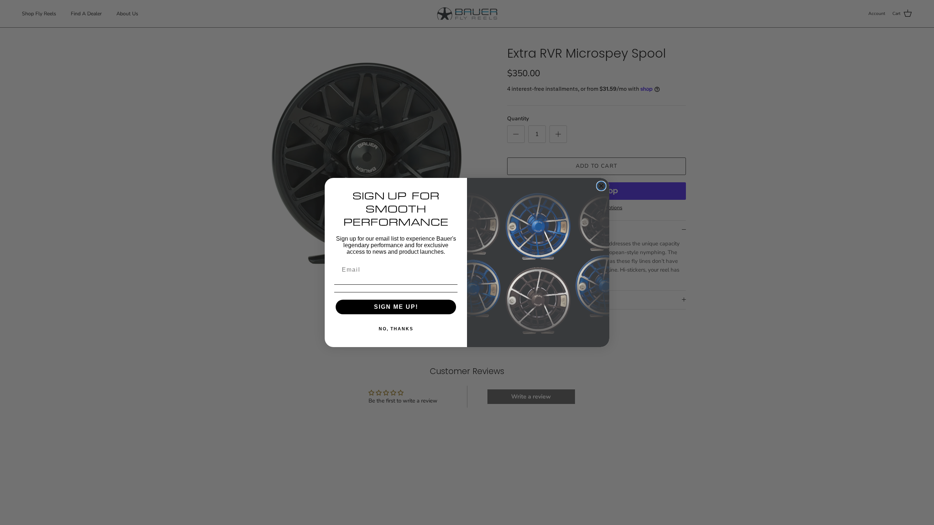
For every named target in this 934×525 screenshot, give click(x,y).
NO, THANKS (396, 328)
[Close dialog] (601, 186)
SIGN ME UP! (396, 307)
